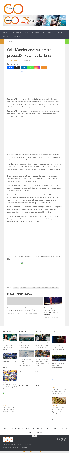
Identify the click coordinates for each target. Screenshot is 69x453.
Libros (4, 382)
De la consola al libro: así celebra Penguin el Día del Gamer (10, 387)
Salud (26, 32)
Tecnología (6, 36)
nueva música (45, 287)
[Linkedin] (24, 67)
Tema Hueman (23, 447)
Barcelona (16, 287)
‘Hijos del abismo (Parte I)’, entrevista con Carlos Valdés (9, 410)
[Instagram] (37, 67)
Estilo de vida (35, 32)
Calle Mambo (23, 287)
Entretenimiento (16, 32)
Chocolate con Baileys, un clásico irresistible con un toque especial (59, 391)
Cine (44, 32)
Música (9, 41)
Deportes (50, 32)
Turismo (59, 32)
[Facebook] (10, 67)
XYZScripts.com (42, 451)
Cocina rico (55, 387)
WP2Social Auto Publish (28, 451)
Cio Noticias (55, 420)
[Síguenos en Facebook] (62, 439)
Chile (29, 287)
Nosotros (15, 36)
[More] (44, 67)
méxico (38, 287)
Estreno (33, 287)
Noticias (5, 32)
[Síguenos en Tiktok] (65, 439)
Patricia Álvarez (15, 60)
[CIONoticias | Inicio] (13, 9)
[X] (17, 67)
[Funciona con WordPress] (10, 447)
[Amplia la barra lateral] (2, 41)
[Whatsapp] (30, 67)
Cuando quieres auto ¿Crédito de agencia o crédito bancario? (42, 345)
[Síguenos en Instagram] (58, 439)
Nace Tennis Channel (9, 361)
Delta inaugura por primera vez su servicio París (25, 345)
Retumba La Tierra (54, 287)
